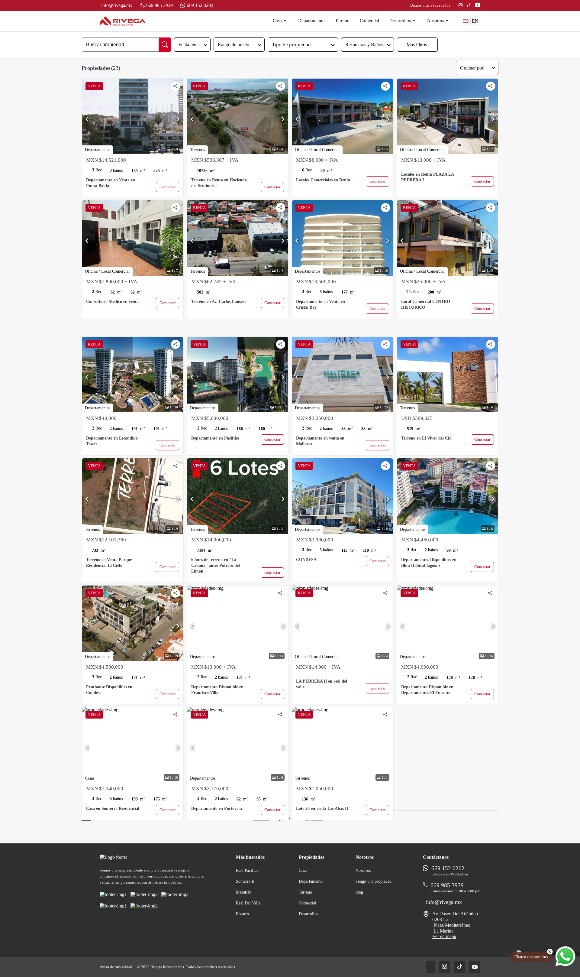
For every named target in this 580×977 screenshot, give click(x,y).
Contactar (168, 187)
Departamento (311, 20)
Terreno (342, 20)
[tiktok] (469, 5)
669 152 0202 (200, 5)
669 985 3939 (159, 5)
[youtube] (477, 5)
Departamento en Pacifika (215, 438)
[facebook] (430, 966)
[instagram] (460, 5)
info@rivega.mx (116, 5)
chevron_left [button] (87, 119)
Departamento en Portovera (216, 808)
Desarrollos (403, 20)
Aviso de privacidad (116, 967)
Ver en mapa (444, 936)
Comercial (369, 20)
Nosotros (438, 20)
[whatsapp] (565, 956)
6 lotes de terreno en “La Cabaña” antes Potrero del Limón (215, 565)
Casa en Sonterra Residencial (112, 808)
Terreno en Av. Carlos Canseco (218, 301)
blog (359, 892)
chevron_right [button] (178, 119)
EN (475, 21)
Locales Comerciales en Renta (323, 180)
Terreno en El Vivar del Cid (426, 438)
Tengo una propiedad (374, 881)
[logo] (123, 21)
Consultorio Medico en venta (112, 301)
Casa (280, 20)
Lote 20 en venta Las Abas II (322, 808)
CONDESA (306, 559)
